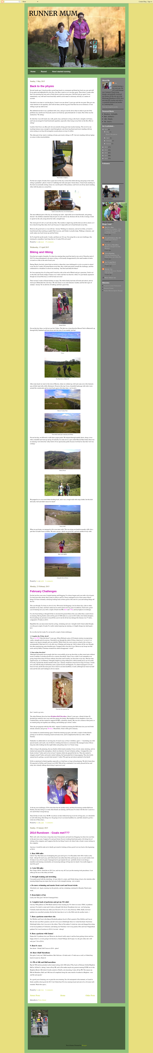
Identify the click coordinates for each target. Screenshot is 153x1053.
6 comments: (49, 581)
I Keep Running (109, 253)
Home (33, 72)
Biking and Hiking (41, 252)
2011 (106, 156)
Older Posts (90, 995)
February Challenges (43, 591)
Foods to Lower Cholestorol (112, 286)
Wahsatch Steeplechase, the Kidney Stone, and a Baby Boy (113, 256)
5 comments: (49, 823)
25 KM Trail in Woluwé (111, 239)
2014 (106, 147)
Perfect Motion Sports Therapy (113, 291)
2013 (106, 150)
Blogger (84, 1045)
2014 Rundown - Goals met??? (50, 832)
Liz (116, 83)
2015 (106, 129)
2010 (106, 158)
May (108, 132)
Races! (44, 72)
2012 (106, 153)
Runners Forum (108, 288)
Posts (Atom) (42, 1000)
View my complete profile (110, 107)
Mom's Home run (110, 278)
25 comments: (49, 242)
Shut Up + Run (109, 227)
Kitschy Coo (108, 269)
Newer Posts (35, 995)
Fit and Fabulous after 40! (113, 238)
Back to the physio (42, 86)
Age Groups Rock (110, 262)
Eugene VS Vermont (110, 264)
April (108, 138)
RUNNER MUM (53, 13)
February (109, 141)
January (108, 144)
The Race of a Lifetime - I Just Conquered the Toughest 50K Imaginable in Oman (113, 231)
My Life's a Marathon (112, 245)
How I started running (61, 72)
